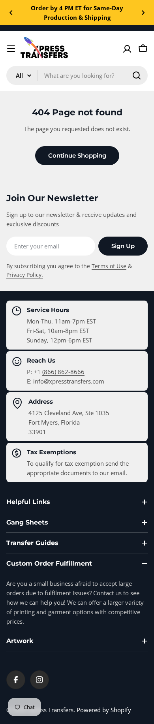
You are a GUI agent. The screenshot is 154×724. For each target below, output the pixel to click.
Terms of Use (109, 266)
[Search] (136, 75)
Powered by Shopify (104, 710)
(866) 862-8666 (63, 372)
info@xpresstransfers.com (68, 381)
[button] (11, 12)
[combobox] (77, 75)
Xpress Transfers (50, 710)
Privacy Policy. (24, 274)
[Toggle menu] (11, 48)
